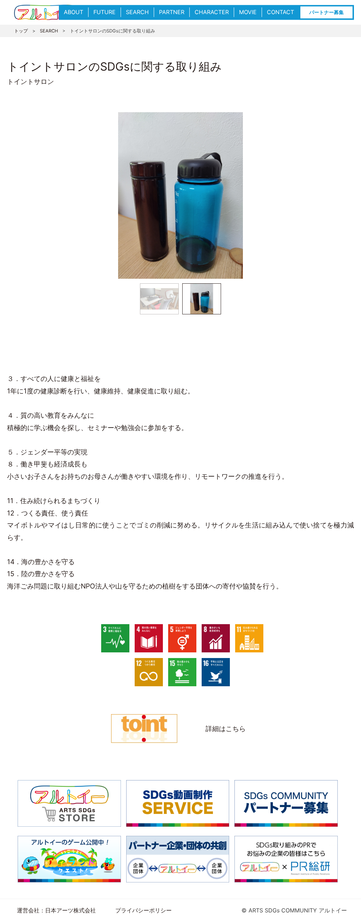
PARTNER (171, 12)
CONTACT (280, 12)
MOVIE (248, 12)
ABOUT (73, 12)
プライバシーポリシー (143, 910)
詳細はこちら (226, 728)
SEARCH (137, 12)
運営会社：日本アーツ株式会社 (56, 910)
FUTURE (104, 12)
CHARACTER (212, 12)
